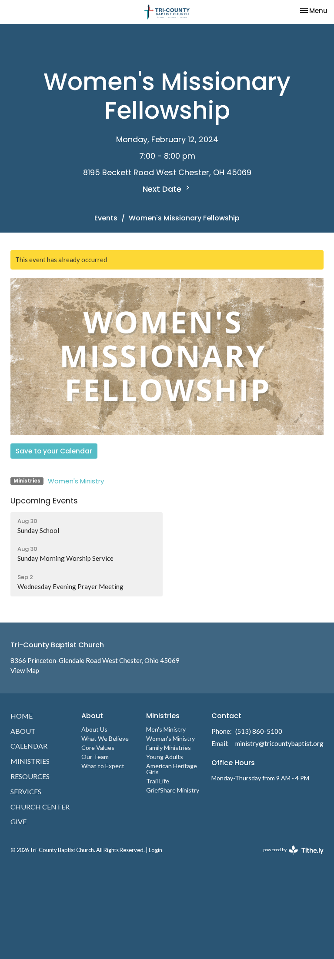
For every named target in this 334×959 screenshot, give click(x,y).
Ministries (30, 761)
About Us (94, 729)
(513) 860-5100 (258, 731)
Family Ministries (168, 747)
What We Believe (105, 738)
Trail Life (157, 781)
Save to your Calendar (54, 451)
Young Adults (164, 756)
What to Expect (102, 765)
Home (21, 716)
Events (105, 218)
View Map (24, 670)
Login (155, 849)
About (23, 731)
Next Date (163, 188)
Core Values (97, 747)
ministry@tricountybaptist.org (279, 743)
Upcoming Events (44, 500)
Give (18, 821)
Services (25, 791)
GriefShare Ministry (172, 790)
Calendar (28, 746)
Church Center (40, 806)
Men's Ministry (166, 729)
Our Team (95, 756)
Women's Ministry (76, 481)
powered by (289, 857)
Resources (30, 776)
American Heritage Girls (171, 769)
